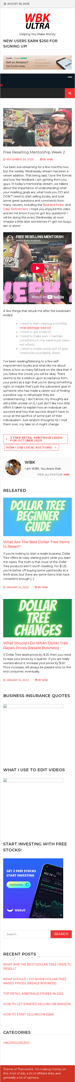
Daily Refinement (15, 209)
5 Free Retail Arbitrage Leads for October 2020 (36, 439)
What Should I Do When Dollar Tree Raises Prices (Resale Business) (35, 645)
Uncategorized (16, 1043)
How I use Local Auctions (29, 447)
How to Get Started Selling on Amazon (37, 1004)
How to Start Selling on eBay (28, 1014)
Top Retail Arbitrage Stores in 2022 (33, 993)
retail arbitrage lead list (35, 328)
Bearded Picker (54, 205)
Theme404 (25, 1069)
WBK (50, 159)
